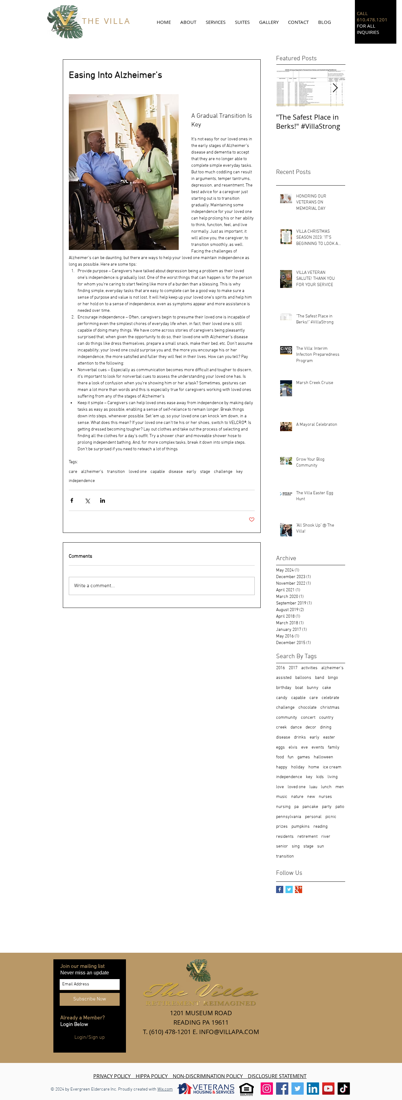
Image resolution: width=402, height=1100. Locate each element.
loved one (138, 471)
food (280, 757)
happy (281, 767)
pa (296, 807)
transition (116, 471)
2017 (293, 668)
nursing (283, 807)
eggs (280, 747)
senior (282, 846)
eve (304, 747)
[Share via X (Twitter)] (87, 500)
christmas (330, 707)
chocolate (307, 707)
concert (308, 717)
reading (320, 826)
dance (296, 727)
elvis (293, 747)
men (339, 787)
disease (176, 471)
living (333, 777)
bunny (312, 688)
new (311, 796)
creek (281, 727)
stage (205, 471)
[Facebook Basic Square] (279, 889)
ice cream (332, 767)
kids (320, 777)
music (281, 796)
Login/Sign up (89, 1037)
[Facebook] (282, 1088)
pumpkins (300, 826)
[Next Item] (335, 88)
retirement (307, 836)
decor (311, 727)
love (280, 787)
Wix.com (165, 1089)
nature (297, 796)
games (303, 757)
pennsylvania (288, 817)
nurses (325, 796)
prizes (282, 826)
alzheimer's (92, 471)
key (239, 471)
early (191, 471)
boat (299, 688)
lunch (326, 787)
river (325, 836)
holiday (298, 767)
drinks (300, 737)
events (318, 747)
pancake (310, 807)
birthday (283, 688)
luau (313, 787)
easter (329, 737)
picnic (330, 817)
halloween (323, 757)
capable (157, 471)
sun (320, 846)
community (286, 717)
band (319, 677)
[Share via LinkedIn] (103, 500)
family (334, 747)
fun (291, 757)
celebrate (330, 698)
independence (82, 481)
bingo (333, 677)
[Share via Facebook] (72, 500)
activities (309, 668)
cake (326, 688)
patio (339, 807)
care (73, 471)
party (327, 807)
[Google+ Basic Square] (298, 889)
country (326, 717)
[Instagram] (267, 1088)
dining (325, 727)
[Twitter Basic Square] (289, 889)
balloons (303, 677)
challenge (223, 471)
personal (313, 817)
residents (285, 836)
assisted (283, 677)
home (313, 767)
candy (281, 698)
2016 (280, 668)
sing (296, 846)
